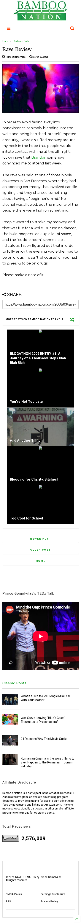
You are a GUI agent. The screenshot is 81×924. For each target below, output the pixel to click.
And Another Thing (25, 440)
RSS (8, 901)
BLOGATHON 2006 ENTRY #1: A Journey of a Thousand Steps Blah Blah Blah (38, 358)
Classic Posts (14, 683)
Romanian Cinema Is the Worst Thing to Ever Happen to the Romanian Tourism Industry (48, 762)
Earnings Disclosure (53, 894)
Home (5, 41)
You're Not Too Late (26, 402)
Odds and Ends (21, 41)
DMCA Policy (14, 894)
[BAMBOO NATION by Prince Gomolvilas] (40, 18)
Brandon (38, 157)
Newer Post (40, 538)
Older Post (40, 549)
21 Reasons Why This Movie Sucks (44, 739)
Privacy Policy (49, 901)
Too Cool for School (26, 518)
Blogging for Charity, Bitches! (34, 479)
